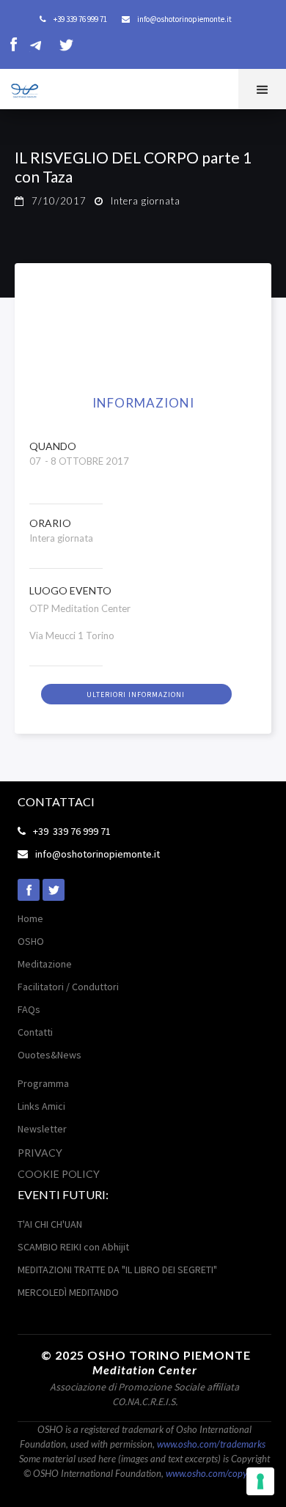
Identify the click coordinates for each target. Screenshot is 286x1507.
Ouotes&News (49, 1054)
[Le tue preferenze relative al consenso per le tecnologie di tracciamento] (260, 1481)
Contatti (35, 1032)
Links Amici (41, 1106)
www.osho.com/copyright (215, 1473)
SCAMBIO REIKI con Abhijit (73, 1246)
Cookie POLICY (59, 1174)
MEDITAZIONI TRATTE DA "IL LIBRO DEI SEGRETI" (117, 1269)
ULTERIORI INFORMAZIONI (136, 694)
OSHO (31, 941)
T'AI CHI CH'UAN (50, 1224)
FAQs (29, 1009)
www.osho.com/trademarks (211, 1444)
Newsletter (42, 1128)
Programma (43, 1083)
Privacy (40, 1152)
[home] (20, 88)
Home (30, 918)
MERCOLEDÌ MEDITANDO (68, 1292)
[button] (262, 89)
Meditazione (45, 963)
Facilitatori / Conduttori (68, 986)
